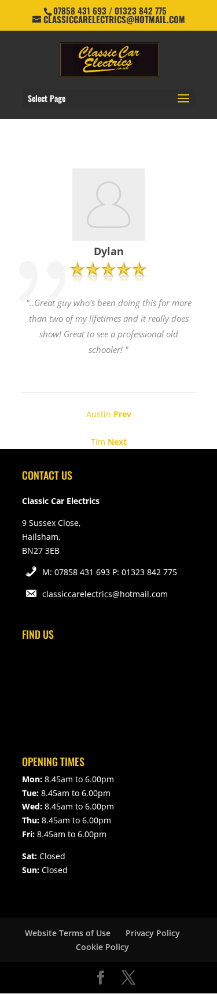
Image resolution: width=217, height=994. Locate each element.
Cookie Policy (102, 946)
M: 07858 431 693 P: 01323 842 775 (109, 571)
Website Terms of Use (68, 932)
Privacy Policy (153, 932)
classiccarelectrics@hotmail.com (105, 593)
